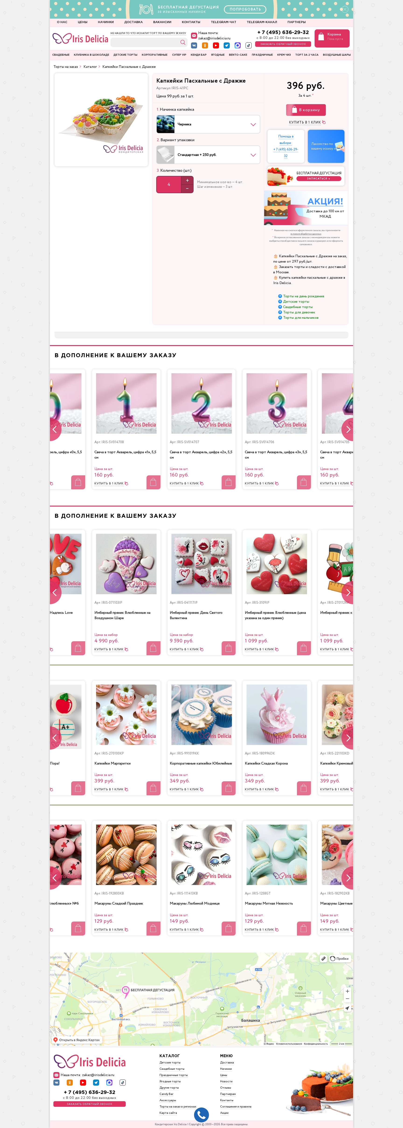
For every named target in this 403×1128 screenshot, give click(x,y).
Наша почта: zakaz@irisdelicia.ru (214, 35)
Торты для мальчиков (301, 317)
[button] (347, 429)
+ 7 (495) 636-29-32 (283, 32)
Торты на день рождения (303, 296)
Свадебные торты (298, 307)
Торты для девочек (299, 312)
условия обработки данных (305, 234)
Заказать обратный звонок (283, 44)
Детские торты (296, 301)
